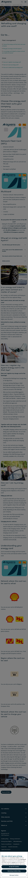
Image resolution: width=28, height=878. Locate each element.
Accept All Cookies (14, 866)
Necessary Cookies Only (14, 871)
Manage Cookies (14, 875)
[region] (14, 865)
